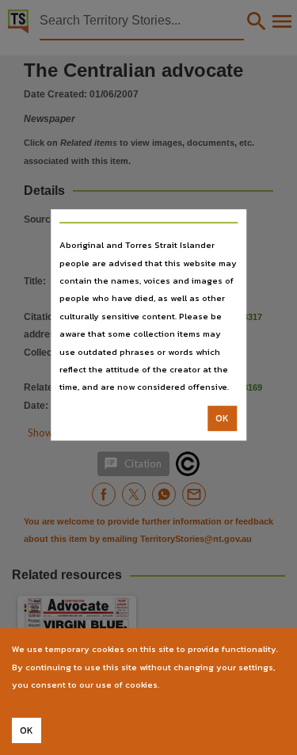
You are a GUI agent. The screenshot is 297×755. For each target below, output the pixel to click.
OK (222, 418)
